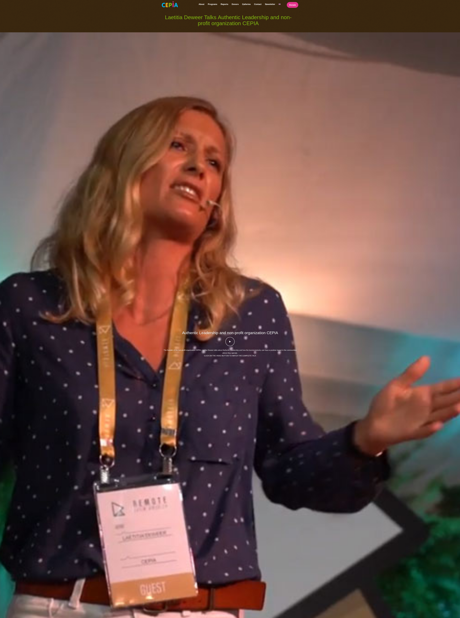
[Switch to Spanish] (279, 4)
